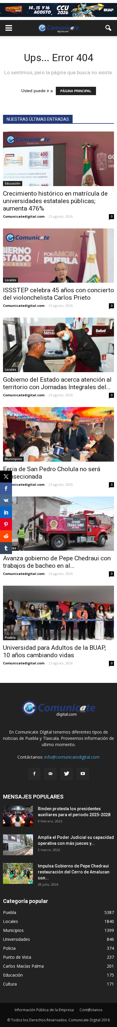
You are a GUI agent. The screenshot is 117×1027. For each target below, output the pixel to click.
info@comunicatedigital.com (72, 757)
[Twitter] (67, 774)
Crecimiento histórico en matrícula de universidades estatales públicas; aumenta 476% (55, 201)
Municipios (13, 459)
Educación (12, 183)
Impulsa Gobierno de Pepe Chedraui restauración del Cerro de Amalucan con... (74, 872)
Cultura (10, 984)
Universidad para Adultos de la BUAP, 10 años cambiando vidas (54, 651)
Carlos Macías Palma (23, 966)
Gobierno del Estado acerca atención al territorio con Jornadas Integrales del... (57, 383)
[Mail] (50, 774)
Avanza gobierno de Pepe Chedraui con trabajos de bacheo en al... (57, 562)
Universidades (16, 939)
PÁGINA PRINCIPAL (76, 91)
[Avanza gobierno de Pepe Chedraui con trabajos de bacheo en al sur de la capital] (58, 524)
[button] (108, 28)
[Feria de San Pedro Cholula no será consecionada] (58, 434)
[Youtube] (83, 774)
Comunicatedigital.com (23, 216)
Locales (10, 280)
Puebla (10, 637)
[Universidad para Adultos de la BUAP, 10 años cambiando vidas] (58, 613)
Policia (9, 948)
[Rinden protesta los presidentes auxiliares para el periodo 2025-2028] (18, 816)
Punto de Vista (17, 957)
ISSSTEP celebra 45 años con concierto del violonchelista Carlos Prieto (58, 294)
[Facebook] (34, 774)
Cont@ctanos (91, 1009)
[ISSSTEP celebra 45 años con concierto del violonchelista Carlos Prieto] (58, 255)
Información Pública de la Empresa (44, 1009)
